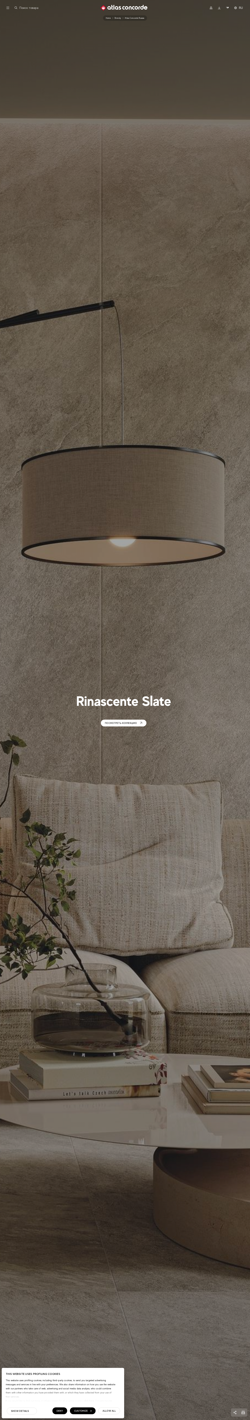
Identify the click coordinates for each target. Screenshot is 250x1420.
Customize (81, 1410)
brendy (118, 18)
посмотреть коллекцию (121, 723)
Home (108, 18)
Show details (20, 1411)
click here (88, 1400)
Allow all (109, 1410)
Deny (60, 1410)
